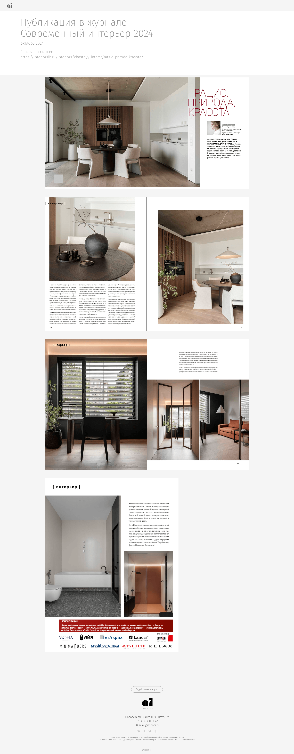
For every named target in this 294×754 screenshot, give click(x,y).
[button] (147, 689)
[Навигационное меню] (285, 5)
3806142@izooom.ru (147, 725)
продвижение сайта (186, 740)
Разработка (172, 740)
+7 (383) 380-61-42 (147, 721)
